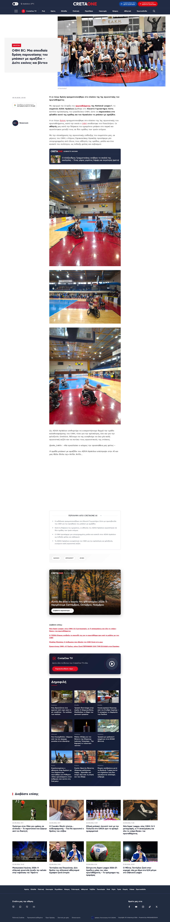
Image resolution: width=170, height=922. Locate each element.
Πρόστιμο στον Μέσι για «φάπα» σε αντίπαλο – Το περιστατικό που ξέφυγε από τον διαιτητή (29, 828)
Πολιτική (76, 11)
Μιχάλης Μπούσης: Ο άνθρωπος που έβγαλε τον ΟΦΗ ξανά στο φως (76, 642)
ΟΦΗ (84, 124)
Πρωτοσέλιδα (142, 11)
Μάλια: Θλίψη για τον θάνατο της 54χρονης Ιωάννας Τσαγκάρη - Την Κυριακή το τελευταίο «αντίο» (84, 741)
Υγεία (119, 889)
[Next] (116, 592)
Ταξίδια (92, 889)
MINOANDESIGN (152, 917)
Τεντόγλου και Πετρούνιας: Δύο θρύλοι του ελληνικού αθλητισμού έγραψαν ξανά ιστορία (64, 870)
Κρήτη (53, 11)
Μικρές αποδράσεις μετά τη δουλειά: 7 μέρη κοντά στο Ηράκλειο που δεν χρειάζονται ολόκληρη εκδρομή (107, 772)
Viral (108, 889)
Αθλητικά (127, 11)
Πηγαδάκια (89, 11)
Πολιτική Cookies (18, 917)
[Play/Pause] (85, 592)
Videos (131, 889)
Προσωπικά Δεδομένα (35, 917)
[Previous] (53, 592)
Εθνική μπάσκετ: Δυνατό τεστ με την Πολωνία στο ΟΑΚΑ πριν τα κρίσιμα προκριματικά (102, 828)
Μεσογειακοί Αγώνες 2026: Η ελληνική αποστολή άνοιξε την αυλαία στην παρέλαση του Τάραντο (29, 870)
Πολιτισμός (75, 889)
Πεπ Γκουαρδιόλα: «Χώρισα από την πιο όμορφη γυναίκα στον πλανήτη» (61, 739)
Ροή (43, 11)
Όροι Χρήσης (50, 917)
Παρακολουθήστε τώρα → (65, 669)
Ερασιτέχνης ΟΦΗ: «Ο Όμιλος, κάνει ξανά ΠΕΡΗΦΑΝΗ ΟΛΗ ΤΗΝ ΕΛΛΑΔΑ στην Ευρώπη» (84, 646)
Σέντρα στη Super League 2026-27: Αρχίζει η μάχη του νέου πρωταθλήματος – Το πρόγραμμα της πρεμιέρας (102, 871)
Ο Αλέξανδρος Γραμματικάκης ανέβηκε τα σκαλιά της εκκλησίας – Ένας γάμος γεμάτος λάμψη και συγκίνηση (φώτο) (90, 159)
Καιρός (125, 889)
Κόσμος (115, 11)
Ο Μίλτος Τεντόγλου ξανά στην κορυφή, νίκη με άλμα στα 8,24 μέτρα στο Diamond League (139, 870)
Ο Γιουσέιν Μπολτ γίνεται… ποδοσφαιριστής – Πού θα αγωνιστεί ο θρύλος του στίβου (66, 828)
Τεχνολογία (101, 889)
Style (113, 889)
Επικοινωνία (76, 917)
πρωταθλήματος (83, 106)
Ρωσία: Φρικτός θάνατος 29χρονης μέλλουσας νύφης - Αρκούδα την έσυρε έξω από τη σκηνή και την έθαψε (84, 772)
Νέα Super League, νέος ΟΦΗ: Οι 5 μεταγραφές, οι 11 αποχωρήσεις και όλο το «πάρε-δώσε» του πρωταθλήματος (139, 830)
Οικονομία (103, 11)
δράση (63, 121)
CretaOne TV (31, 11)
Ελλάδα (64, 11)
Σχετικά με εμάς (63, 917)
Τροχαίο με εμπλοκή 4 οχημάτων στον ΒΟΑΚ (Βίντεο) (106, 739)
